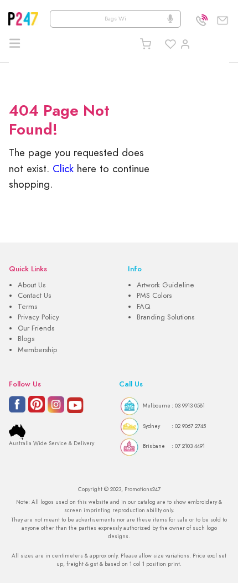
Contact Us (34, 296)
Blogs (26, 339)
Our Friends (36, 328)
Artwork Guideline (165, 285)
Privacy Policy (38, 317)
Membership (37, 350)
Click (63, 168)
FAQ (143, 307)
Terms (27, 307)
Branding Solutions (165, 317)
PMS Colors (154, 296)
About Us (31, 285)
